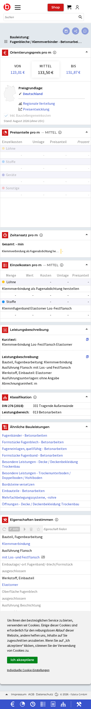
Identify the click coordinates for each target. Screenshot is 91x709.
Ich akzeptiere (22, 660)
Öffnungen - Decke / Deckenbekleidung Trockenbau (40, 504)
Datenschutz (44, 694)
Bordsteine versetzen (18, 484)
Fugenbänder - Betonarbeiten (24, 435)
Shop (55, 7)
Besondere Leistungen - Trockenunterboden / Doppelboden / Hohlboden (36, 475)
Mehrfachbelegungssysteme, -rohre (29, 497)
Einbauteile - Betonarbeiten (23, 490)
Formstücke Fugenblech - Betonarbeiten (33, 442)
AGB (31, 694)
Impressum (19, 694)
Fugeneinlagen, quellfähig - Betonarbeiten (34, 448)
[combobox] (40, 17)
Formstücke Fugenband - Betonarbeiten (32, 455)
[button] (80, 17)
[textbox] (67, 529)
